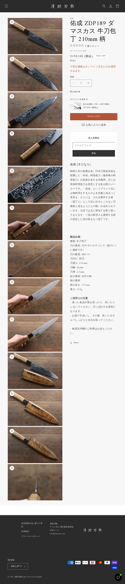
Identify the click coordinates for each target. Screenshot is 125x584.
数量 (72, 77)
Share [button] (76, 343)
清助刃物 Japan (21, 576)
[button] (6, 6)
